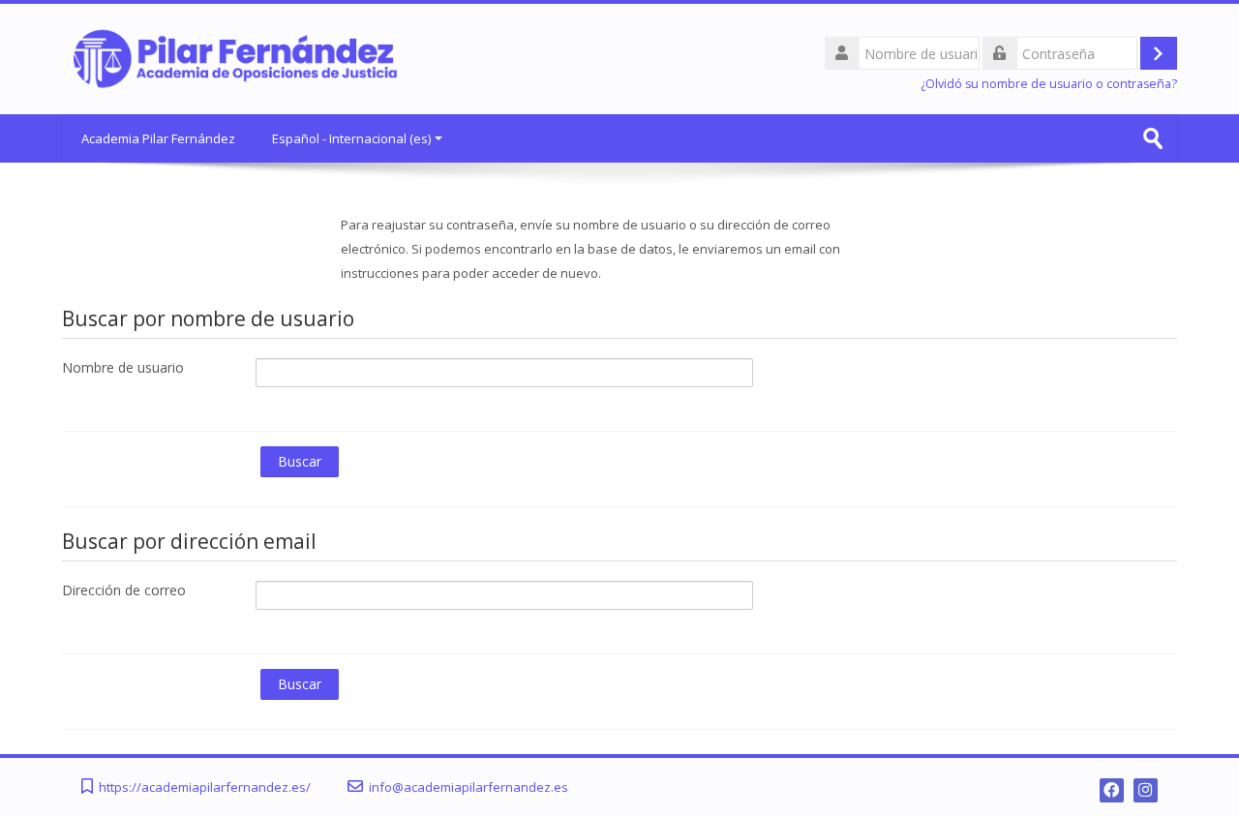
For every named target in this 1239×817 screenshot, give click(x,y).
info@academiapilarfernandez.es (468, 787)
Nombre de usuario (123, 367)
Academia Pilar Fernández (158, 138)
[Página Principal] (236, 57)
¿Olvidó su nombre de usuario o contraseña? (1049, 84)
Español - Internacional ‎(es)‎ (351, 138)
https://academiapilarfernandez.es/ (205, 787)
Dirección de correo (124, 590)
